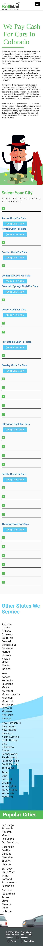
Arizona (6, 631)
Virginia (6, 782)
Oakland (6, 853)
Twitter (14, 941)
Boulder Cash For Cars (14, 252)
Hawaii (6, 658)
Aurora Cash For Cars (14, 218)
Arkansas (7, 634)
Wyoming (7, 796)
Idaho (5, 662)
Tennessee (8, 767)
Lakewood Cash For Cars (16, 424)
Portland (7, 879)
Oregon (6, 750)
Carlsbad (7, 890)
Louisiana (7, 683)
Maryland (7, 690)
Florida (6, 651)
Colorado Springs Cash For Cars (20, 286)
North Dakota (10, 740)
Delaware (7, 648)
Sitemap (9, 938)
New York (7, 733)
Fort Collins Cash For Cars (16, 341)
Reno (5, 907)
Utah (4, 775)
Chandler (7, 904)
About (23, 935)
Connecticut (9, 644)
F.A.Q (30, 935)
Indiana (6, 668)
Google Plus (29, 941)
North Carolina (10, 736)
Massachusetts (11, 694)
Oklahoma (8, 747)
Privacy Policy (26, 932)
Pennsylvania (9, 754)
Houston (7, 831)
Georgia (6, 655)
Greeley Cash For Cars (14, 365)
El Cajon (6, 860)
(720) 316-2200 (15, 315)
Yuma (5, 900)
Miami (5, 835)
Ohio (4, 743)
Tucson (6, 897)
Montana (7, 711)
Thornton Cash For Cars (15, 524)
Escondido (8, 885)
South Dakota (10, 764)
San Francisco (10, 842)
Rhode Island (9, 757)
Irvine (5, 875)
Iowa (4, 673)
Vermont (7, 779)
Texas (5, 772)
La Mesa (7, 911)
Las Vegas (8, 838)
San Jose (7, 868)
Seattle (6, 850)
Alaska (6, 627)
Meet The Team (12, 935)
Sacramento (9, 882)
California (7, 637)
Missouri (7, 708)
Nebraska (7, 715)
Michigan (7, 697)
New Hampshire (11, 722)
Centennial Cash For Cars (16, 275)
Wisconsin (8, 793)
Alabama (7, 624)
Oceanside (8, 846)
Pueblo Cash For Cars (14, 474)
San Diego (8, 825)
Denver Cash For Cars (14, 309)
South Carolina (10, 760)
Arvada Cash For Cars (14, 228)
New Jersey (9, 726)
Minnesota (8, 701)
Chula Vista (8, 872)
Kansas (6, 677)
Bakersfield (8, 893)
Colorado (7, 641)
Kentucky (7, 680)
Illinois (5, 665)
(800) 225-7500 (15, 224)
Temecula (7, 828)
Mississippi (8, 704)
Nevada (6, 718)
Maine (5, 687)
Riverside (7, 857)
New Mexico (9, 729)
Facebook (24, 938)
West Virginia (9, 789)
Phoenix (6, 864)
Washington (9, 786)
